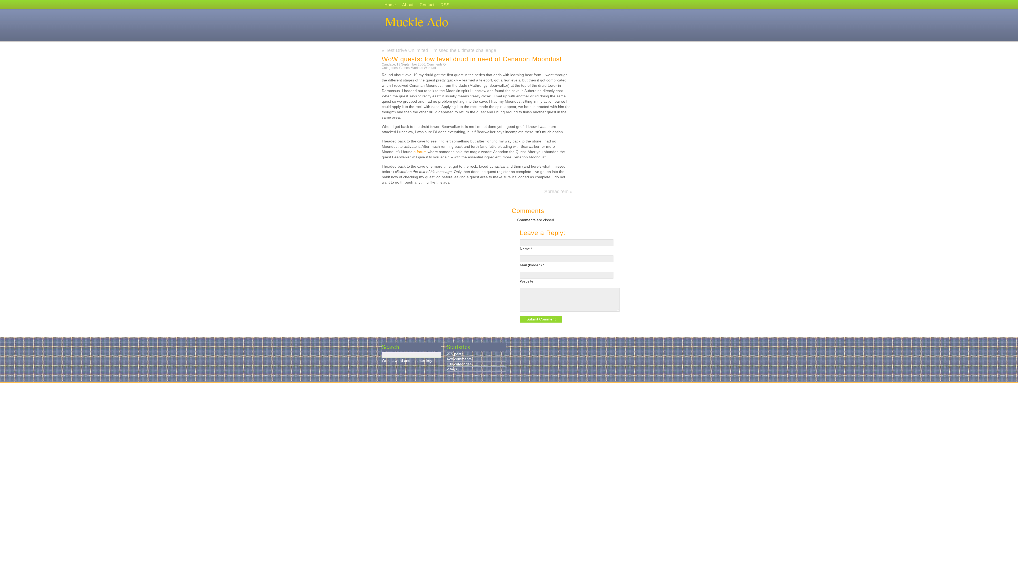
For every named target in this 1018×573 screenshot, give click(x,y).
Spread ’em (556, 191)
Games (404, 68)
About (407, 5)
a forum (421, 152)
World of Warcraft (423, 68)
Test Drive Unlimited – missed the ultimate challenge (441, 50)
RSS (445, 5)
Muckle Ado (416, 21)
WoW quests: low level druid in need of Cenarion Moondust (472, 59)
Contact (427, 5)
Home (390, 5)
